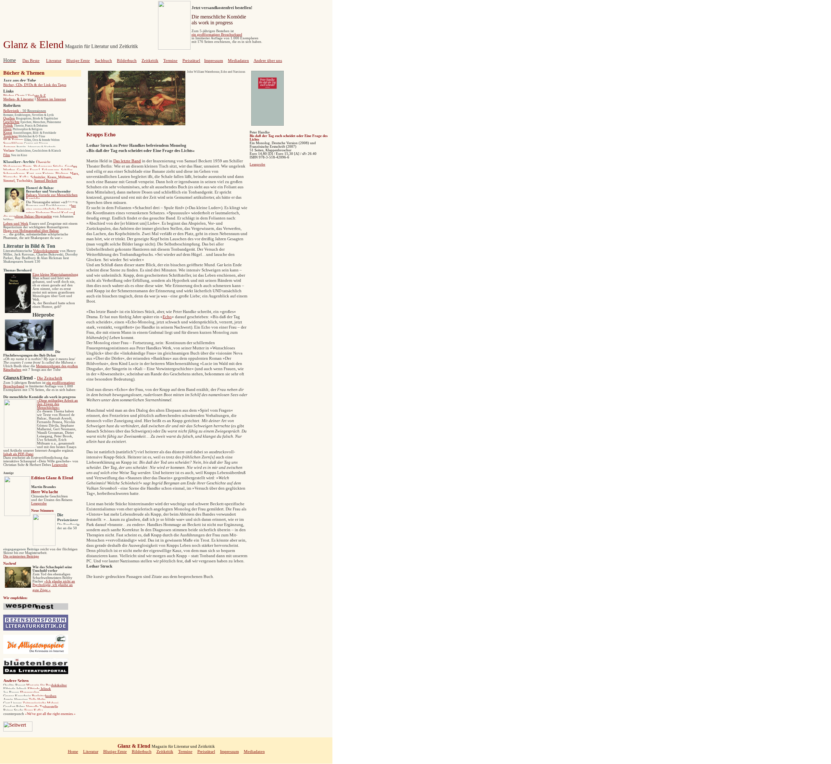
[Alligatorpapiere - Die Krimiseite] (35, 653)
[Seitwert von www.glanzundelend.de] (17, 730)
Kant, (31, 173)
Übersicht (43, 162)
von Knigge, (45, 173)
